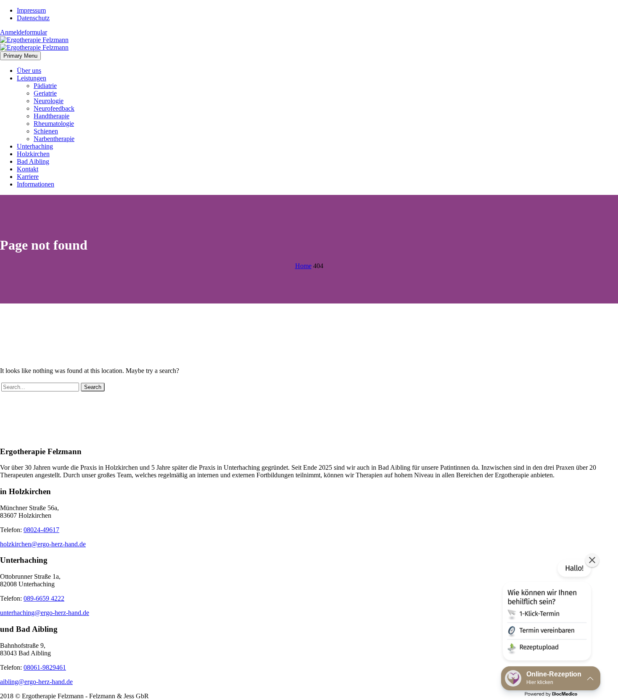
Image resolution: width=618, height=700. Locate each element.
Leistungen (31, 78)
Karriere (28, 176)
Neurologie (48, 100)
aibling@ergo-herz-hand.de (36, 681)
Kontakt (27, 169)
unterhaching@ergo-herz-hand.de (44, 612)
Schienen (46, 131)
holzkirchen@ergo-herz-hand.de (43, 544)
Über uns (29, 70)
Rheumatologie (54, 123)
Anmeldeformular (23, 32)
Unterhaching (35, 146)
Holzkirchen (33, 153)
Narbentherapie (54, 138)
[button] (546, 611)
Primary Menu (20, 56)
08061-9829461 (45, 667)
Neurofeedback (54, 108)
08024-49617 (41, 529)
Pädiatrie (45, 85)
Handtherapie (51, 116)
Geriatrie (45, 93)
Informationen (35, 184)
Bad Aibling (33, 161)
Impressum (31, 10)
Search (92, 387)
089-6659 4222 (44, 598)
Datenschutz (33, 17)
